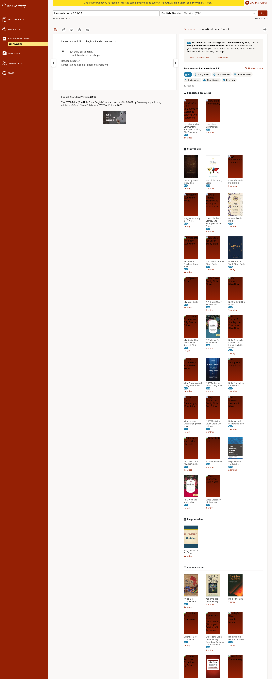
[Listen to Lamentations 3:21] (87, 30)
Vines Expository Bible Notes (213, 501)
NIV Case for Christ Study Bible (215, 262)
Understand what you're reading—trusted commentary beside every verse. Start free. (148, 2)
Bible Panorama (235, 599)
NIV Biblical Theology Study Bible (191, 264)
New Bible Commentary (212, 125)
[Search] (262, 13)
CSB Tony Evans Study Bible (191, 181)
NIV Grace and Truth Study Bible (236, 262)
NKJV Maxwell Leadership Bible (236, 422)
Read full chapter (70, 60)
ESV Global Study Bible (214, 181)
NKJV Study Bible (214, 461)
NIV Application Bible (235, 219)
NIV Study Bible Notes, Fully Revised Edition (191, 342)
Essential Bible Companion (190, 638)
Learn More (222, 57)
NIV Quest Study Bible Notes (214, 303)
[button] (255, 3)
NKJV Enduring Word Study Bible (214, 384)
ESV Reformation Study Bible (236, 181)
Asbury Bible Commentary (212, 600)
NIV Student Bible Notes (236, 303)
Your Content (222, 29)
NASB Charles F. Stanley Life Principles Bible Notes (213, 222)
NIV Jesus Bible (191, 302)
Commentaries (195, 567)
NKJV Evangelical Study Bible (236, 384)
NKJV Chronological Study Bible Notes (193, 384)
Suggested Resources (199, 92)
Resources (189, 29)
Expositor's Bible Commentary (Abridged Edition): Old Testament (192, 128)
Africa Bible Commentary (190, 600)
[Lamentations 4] (175, 63)
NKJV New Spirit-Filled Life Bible (191, 463)
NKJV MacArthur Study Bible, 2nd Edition (214, 424)
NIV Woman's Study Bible (212, 341)
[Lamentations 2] (53, 63)
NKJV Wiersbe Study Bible (234, 463)
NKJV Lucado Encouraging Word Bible (192, 424)
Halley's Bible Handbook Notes (236, 638)
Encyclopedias (195, 519)
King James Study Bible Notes (192, 219)
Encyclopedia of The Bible (191, 551)
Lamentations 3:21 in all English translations (84, 64)
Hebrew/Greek (206, 29)
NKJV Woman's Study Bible (190, 501)
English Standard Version (75, 97)
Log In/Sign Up (258, 2)
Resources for (202, 68)
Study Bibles (194, 149)
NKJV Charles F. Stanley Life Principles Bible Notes (235, 344)
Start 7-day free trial (199, 57)
